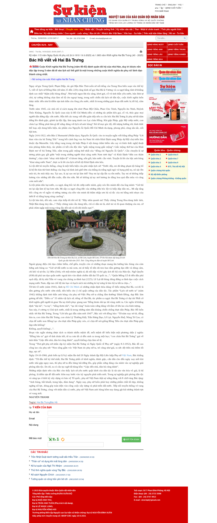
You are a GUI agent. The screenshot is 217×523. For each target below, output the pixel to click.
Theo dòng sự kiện (43, 29)
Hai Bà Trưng (43, 402)
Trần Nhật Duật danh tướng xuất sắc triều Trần (62, 456)
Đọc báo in (155, 65)
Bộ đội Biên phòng (159, 174)
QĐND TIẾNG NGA (155, 59)
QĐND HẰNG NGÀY (155, 44)
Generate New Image (62, 439)
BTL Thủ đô (176, 166)
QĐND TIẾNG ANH (155, 49)
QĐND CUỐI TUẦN (175, 44)
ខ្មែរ (162, 8)
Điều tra (38, 33)
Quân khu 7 (173, 159)
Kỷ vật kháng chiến (53, 33)
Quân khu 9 (173, 162)
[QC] (167, 108)
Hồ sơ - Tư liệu (176, 33)
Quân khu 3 (156, 162)
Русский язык (162, 11)
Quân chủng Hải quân (160, 170)
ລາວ (156, 8)
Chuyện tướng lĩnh (105, 29)
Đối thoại (59, 29)
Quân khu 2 (156, 159)
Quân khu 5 (173, 155)
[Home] (31, 31)
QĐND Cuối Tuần (173, 8)
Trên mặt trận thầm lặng (155, 33)
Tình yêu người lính (171, 29)
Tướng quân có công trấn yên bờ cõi (57, 479)
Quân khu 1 (156, 155)
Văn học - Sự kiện (133, 33)
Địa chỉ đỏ (95, 33)
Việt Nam (126, 355)
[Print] (141, 51)
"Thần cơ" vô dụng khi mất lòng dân (57, 461)
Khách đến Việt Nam (112, 33)
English (172, 5)
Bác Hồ (54, 402)
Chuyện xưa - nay (74, 29)
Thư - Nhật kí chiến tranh (147, 29)
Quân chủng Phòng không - (168, 178)
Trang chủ (160, 5)
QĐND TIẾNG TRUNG (177, 49)
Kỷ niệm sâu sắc (124, 29)
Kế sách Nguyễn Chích (50, 474)
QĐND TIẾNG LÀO (155, 54)
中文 (180, 5)
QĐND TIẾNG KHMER (177, 54)
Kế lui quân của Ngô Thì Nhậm (54, 465)
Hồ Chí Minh (72, 287)
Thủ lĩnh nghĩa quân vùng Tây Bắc (56, 470)
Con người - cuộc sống (76, 33)
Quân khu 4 (156, 166)
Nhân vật (89, 29)
